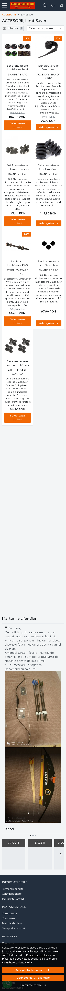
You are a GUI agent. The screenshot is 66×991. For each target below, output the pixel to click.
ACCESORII (9, 14)
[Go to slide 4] (35, 835)
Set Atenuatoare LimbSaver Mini (48, 263)
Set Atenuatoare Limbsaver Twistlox (17, 167)
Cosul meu (8, 918)
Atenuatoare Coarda (17, 372)
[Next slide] (60, 854)
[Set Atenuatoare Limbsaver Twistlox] (17, 149)
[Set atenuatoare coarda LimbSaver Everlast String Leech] (17, 345)
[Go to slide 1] (30, 835)
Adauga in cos (48, 127)
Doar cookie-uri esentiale (33, 977)
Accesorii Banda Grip (48, 76)
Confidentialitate (12, 893)
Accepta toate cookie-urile (33, 970)
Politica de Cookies (13, 898)
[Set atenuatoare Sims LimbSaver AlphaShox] (48, 149)
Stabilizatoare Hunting (17, 272)
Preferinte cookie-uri (33, 985)
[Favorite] (53, 5)
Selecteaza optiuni (17, 125)
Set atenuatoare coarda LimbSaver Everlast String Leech (17, 363)
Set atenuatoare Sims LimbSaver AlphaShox (48, 167)
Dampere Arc (17, 74)
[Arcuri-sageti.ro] (21, 5)
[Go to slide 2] (32, 835)
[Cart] (61, 5)
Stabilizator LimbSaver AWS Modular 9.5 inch (17, 263)
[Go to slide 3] (33, 835)
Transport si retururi (13, 928)
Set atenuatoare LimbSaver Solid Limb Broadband (17, 68)
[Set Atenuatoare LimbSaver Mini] (48, 245)
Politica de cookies (37, 955)
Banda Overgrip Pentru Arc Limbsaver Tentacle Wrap (48, 68)
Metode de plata (12, 923)
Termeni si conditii (12, 888)
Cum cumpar (10, 913)
